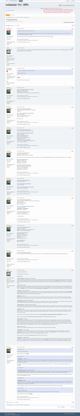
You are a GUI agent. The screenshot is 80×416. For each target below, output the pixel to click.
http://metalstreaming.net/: (25, 180)
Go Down (7, 25)
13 (15, 25)
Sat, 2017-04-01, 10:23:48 (20, 151)
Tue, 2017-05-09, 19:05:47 (20, 225)
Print (73, 25)
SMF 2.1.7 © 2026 (7, 413)
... (13, 402)
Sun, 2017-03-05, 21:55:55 (20, 127)
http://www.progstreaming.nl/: (25, 108)
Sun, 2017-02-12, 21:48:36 (20, 106)
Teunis (9, 28)
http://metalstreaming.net (24, 153)
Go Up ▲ (73, 413)
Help (65, 413)
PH (8, 48)
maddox (9, 68)
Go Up (7, 402)
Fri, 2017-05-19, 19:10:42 (20, 250)
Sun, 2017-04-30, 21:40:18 (20, 197)
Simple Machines (12, 413)
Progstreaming (19, 276)
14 (17, 25)
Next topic (72, 22)
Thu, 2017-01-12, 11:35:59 (20, 68)
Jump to (58, 406)
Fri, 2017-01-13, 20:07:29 (20, 87)
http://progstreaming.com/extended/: (27, 89)
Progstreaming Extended (37, 316)
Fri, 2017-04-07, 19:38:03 (20, 178)
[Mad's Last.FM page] (7, 81)
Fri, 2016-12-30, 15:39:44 (20, 47)
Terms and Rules (69, 413)
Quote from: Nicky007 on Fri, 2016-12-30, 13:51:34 (27, 30)
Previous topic (66, 22)
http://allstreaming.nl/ (21, 240)
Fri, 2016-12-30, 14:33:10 (20, 28)
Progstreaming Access (32, 335)
